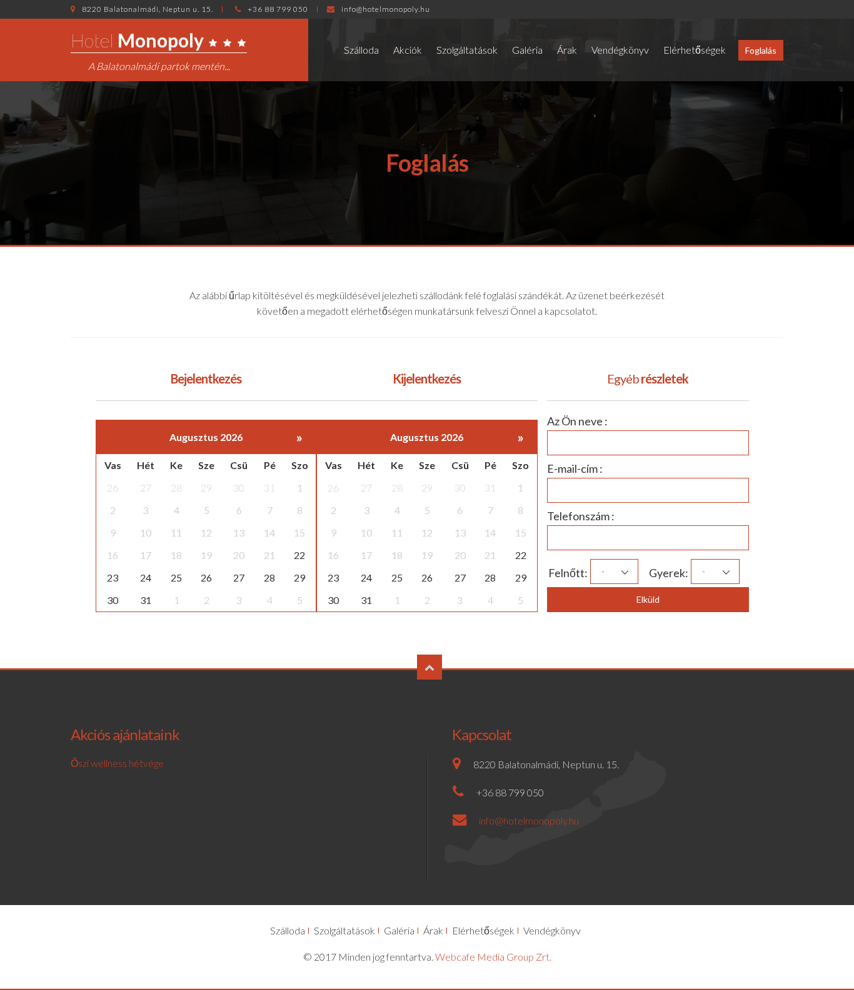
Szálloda (361, 50)
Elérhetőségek (694, 50)
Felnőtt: (559, 573)
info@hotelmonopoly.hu (385, 9)
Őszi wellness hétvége (117, 763)
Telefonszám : (581, 516)
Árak (567, 50)
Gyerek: (660, 573)
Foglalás (760, 50)
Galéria (527, 50)
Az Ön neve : (577, 421)
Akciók (407, 50)
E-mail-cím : (575, 468)
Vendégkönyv (620, 50)
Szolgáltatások (467, 50)
